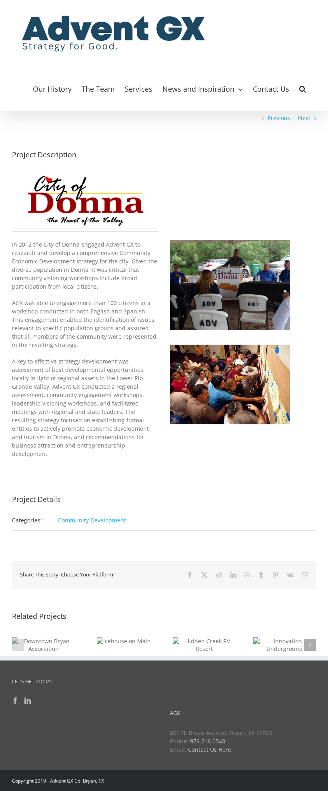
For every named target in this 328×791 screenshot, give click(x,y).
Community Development (92, 520)
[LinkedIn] (27, 700)
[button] (302, 88)
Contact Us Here (209, 749)
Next (304, 118)
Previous (279, 118)
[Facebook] (15, 700)
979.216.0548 (207, 741)
